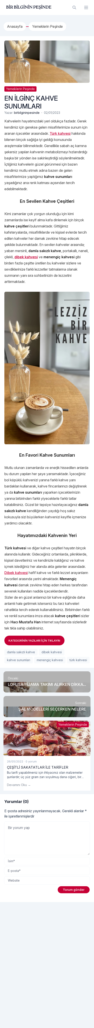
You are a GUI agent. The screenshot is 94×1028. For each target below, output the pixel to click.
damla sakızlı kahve (21, 652)
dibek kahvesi (52, 652)
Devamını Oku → (19, 785)
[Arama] (74, 7)
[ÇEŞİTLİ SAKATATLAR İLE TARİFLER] (47, 738)
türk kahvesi (78, 660)
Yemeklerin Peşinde (20, 89)
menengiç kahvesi (50, 660)
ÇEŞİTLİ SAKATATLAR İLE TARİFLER (37, 767)
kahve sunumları (18, 660)
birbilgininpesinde (27, 112)
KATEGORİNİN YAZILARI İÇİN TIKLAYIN (34, 640)
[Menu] (86, 7)
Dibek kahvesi (16, 572)
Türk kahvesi (60, 133)
